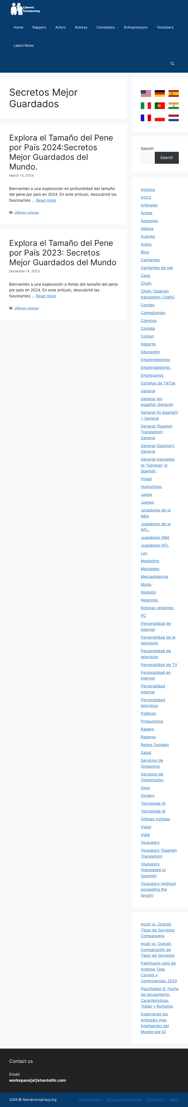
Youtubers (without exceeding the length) (158, 889)
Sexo (145, 787)
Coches (148, 305)
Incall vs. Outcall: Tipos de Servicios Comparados (157, 930)
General (148, 391)
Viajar (146, 827)
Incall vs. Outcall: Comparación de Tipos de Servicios (157, 949)
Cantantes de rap (157, 267)
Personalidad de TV (159, 664)
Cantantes (150, 260)
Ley (144, 553)
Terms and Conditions (124, 1099)
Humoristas (151, 486)
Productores (152, 721)
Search (147, 148)
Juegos (147, 502)
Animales (149, 205)
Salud (146, 752)
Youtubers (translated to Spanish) (153, 870)
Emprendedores (155, 359)
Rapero (147, 729)
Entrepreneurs (136, 27)
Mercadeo (150, 568)
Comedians (106, 27)
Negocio (148, 592)
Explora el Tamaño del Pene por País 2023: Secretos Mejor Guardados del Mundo (62, 252)
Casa (145, 275)
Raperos (148, 737)
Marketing (150, 561)
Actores (148, 189)
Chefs (146, 283)
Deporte (148, 344)
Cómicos (149, 320)
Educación (150, 352)
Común (147, 336)
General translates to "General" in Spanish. (158, 465)
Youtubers (165, 27)
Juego (146, 494)
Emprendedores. (156, 367)
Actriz (146, 197)
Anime (146, 213)
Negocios (149, 600)
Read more (46, 200)
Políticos (148, 713)
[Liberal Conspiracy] (25, 9)
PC (143, 615)
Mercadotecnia (154, 576)
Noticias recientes (157, 608)
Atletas (147, 228)
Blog (145, 252)
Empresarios (152, 375)
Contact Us (156, 1099)
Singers (148, 795)
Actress (81, 27)
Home (18, 27)
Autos (146, 244)
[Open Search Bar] (172, 64)
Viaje (145, 834)
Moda (146, 584)
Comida (148, 328)
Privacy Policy (90, 1099)
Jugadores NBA (155, 537)
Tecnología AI (153, 803)
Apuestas (149, 221)
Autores (148, 236)
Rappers (39, 27)
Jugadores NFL (155, 545)
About (174, 1099)
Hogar (146, 479)
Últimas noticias (26, 212)
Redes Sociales (155, 744)
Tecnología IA (153, 811)
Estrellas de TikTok (158, 383)
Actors (60, 27)
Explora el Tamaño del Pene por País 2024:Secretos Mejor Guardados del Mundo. (61, 152)
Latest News (24, 45)
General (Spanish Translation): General (156, 432)
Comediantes (153, 313)
